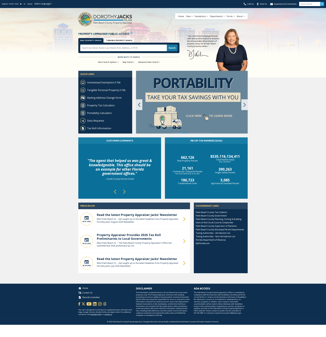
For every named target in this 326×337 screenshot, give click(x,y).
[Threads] (104, 303)
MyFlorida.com (202, 243)
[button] (139, 104)
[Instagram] (100, 303)
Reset (30, 4)
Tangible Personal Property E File (106, 90)
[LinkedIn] (95, 303)
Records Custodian (91, 297)
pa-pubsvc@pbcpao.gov (232, 313)
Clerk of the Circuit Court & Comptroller (215, 222)
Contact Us (87, 292)
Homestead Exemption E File (104, 82)
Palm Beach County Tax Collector (211, 212)
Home (181, 16)
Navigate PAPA (96, 314)
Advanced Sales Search (148, 62)
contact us (108, 314)
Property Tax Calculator (101, 105)
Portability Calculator (99, 113)
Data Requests (95, 120)
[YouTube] (89, 303)
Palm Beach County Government (211, 215)
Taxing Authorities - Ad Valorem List (213, 233)
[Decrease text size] (24, 4)
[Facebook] (79, 303)
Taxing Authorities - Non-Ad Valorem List (215, 236)
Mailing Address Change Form (104, 97)
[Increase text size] (20, 4)
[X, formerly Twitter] (84, 303)
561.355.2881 (198, 313)
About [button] (240, 16)
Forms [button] (230, 16)
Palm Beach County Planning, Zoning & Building (218, 219)
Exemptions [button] (200, 16)
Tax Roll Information (99, 128)
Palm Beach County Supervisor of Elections (216, 226)
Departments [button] (216, 16)
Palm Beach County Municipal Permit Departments (220, 229)
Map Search (128, 62)
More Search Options (107, 62)
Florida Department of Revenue (211, 239)
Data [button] (188, 16)
